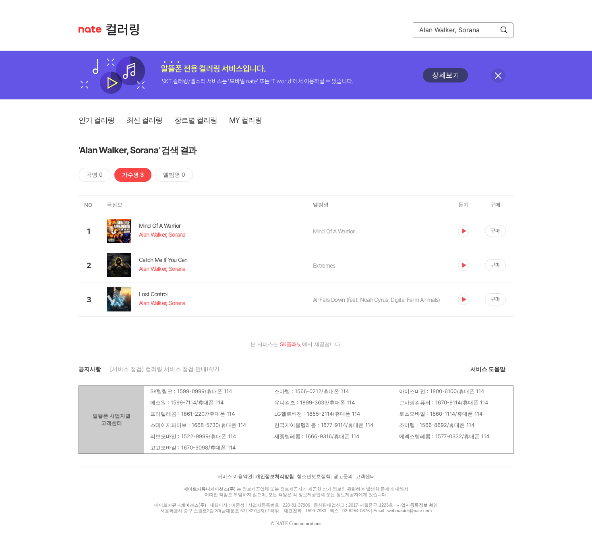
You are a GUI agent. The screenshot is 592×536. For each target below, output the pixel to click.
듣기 (463, 231)
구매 (495, 230)
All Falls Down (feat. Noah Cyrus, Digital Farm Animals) (376, 299)
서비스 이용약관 (235, 476)
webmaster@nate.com (409, 510)
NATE (90, 29)
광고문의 (343, 476)
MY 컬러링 (245, 120)
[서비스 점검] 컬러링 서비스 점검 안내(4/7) (164, 368)
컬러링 (126, 29)
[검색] (504, 29)
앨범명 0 (174, 174)
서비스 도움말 (487, 368)
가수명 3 (133, 174)
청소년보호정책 (314, 476)
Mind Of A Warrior (333, 231)
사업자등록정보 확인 (417, 505)
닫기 (498, 75)
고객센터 (365, 476)
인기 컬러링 (96, 120)
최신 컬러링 (144, 120)
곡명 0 (94, 174)
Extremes (324, 265)
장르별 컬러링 (195, 120)
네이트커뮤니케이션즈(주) (210, 489)
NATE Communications (298, 523)
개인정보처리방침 (274, 476)
